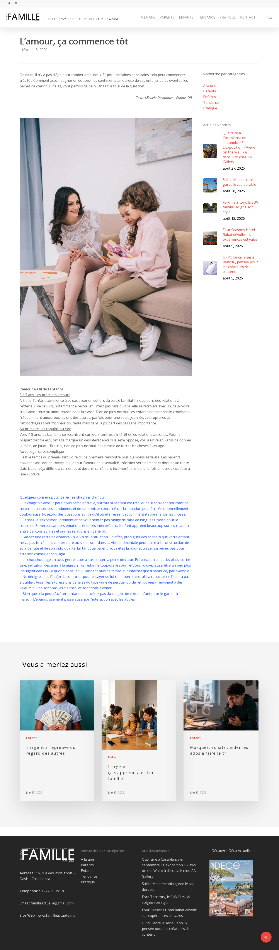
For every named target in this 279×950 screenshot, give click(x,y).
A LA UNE (148, 17)
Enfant (31, 738)
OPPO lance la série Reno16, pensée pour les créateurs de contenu (166, 929)
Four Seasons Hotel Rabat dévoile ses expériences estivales (169, 912)
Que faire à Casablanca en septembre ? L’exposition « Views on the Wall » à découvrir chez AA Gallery (169, 868)
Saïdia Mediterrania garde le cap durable (168, 886)
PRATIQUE (228, 17)
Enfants (209, 96)
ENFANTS (186, 17)
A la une (209, 85)
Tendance (211, 102)
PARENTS (167, 17)
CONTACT (248, 17)
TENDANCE (206, 17)
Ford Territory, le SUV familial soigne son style (166, 899)
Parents (209, 91)
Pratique (210, 108)
